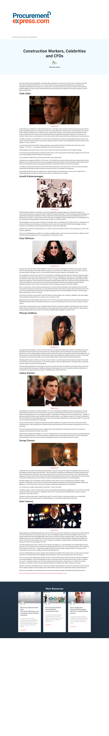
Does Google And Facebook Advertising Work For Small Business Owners (79, 610)
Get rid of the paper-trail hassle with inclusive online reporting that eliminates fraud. (43, 573)
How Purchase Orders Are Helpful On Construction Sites (53, 609)
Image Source (54, 126)
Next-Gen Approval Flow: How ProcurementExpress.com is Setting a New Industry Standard (29, 611)
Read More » (23, 630)
